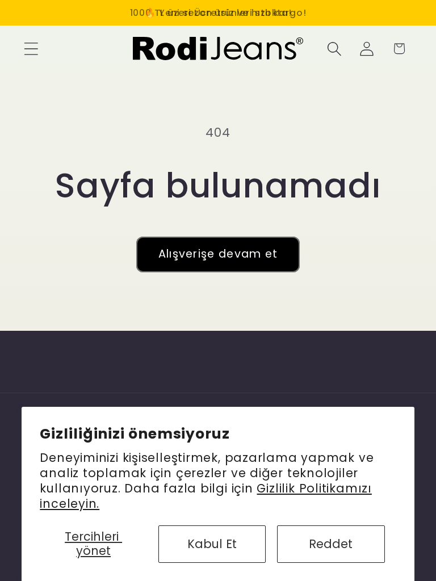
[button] (31, 48)
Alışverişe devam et (218, 254)
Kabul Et (212, 544)
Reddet (331, 544)
